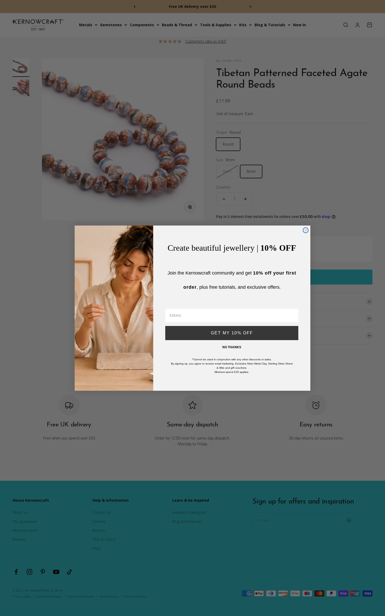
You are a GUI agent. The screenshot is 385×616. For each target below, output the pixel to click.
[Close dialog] (305, 230)
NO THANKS (231, 347)
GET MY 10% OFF (232, 333)
